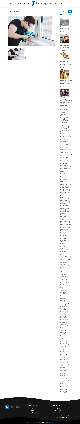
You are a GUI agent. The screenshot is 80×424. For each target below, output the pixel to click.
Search (70, 11)
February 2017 (63, 373)
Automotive (63, 128)
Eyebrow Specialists (65, 184)
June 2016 (62, 385)
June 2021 (62, 310)
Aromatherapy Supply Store (61, 417)
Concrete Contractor (65, 154)
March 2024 (63, 300)
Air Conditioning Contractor (61, 415)
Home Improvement (65, 207)
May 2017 (62, 369)
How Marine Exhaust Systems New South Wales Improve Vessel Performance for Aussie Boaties (65, 64)
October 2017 (63, 362)
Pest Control (63, 235)
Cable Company (64, 141)
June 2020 (62, 316)
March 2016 (63, 389)
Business (62, 138)
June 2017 (62, 367)
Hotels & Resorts (64, 214)
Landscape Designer (65, 224)
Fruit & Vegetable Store (65, 194)
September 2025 (64, 286)
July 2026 (62, 274)
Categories (33, 410)
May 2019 (62, 332)
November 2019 (63, 322)
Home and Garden (64, 205)
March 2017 (63, 372)
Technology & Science (65, 256)
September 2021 (64, 308)
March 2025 (63, 295)
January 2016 (63, 393)
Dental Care (18, 3)
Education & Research (65, 168)
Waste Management (65, 261)
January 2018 (63, 357)
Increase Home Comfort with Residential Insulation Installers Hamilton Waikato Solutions (66, 83)
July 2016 (62, 383)
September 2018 (64, 345)
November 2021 (63, 306)
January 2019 (63, 338)
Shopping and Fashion (65, 253)
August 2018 (63, 346)
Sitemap (51, 422)
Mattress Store (63, 232)
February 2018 (63, 356)
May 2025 (62, 292)
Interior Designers (64, 222)
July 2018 (62, 348)
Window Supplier (64, 266)
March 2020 (63, 317)
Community (63, 147)
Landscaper (63, 226)
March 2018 (63, 354)
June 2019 (62, 330)
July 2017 (62, 365)
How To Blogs (63, 216)
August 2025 (63, 287)
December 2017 (64, 359)
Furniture (62, 197)
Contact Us (67, 3)
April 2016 (62, 388)
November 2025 (64, 282)
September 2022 (64, 303)
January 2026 (63, 279)
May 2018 (62, 351)
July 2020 (62, 314)
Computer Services (64, 152)
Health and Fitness (64, 202)
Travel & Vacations (64, 259)
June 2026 (62, 276)
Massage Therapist (64, 230)
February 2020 (63, 319)
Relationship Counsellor (65, 240)
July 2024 (62, 297)
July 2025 (62, 289)
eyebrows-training (64, 187)
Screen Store (25, 3)
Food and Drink (63, 192)
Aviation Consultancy (65, 130)
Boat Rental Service (64, 136)
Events (61, 183)
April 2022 (62, 305)
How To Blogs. (38, 422)
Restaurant (63, 243)
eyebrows (62, 186)
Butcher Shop (63, 139)
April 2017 (62, 370)
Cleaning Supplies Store (65, 144)
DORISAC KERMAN (12, 14)
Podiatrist (62, 238)
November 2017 (64, 361)
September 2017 (64, 364)
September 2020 (64, 313)
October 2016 (63, 378)
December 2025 (64, 281)
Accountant (63, 112)
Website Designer (64, 262)
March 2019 (63, 335)
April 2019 (62, 333)
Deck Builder (63, 163)
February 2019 (63, 337)
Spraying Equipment (65, 254)
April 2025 (62, 294)
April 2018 (62, 353)
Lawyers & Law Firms (65, 227)
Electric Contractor (64, 170)
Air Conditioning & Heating (61, 412)
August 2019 (63, 327)
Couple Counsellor (64, 162)
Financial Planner (64, 189)
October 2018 (63, 343)
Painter (62, 234)
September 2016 (64, 380)
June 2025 (62, 290)
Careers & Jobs (64, 143)
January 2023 (63, 302)
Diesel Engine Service (65, 167)
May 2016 (62, 386)
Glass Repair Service (65, 199)
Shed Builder (63, 251)
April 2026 (62, 278)
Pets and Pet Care (64, 237)
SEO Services (63, 250)
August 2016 (63, 381)
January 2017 (63, 375)
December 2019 (64, 321)
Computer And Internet (65, 149)
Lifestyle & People (64, 229)
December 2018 (64, 340)
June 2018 (62, 349)
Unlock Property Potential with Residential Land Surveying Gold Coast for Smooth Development (66, 102)
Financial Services (64, 191)
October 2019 (63, 324)
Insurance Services (64, 221)
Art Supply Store (64, 127)
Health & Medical (64, 200)
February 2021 (63, 311)
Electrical (62, 171)
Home (11, 3)
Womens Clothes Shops (65, 267)
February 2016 (63, 391)
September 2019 (64, 325)
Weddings (62, 264)
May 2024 (62, 298)
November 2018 (64, 341)
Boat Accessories (64, 135)
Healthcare (63, 203)
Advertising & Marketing (65, 114)
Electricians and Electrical (55, 3)
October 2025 (63, 284)
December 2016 (64, 377)
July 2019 (62, 329)
